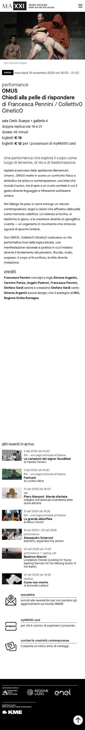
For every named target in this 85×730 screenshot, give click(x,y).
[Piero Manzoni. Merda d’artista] (12, 493)
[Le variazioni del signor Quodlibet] (12, 455)
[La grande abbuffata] (12, 515)
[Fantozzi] (12, 474)
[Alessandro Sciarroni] (12, 534)
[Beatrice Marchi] (12, 553)
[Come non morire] (12, 578)
